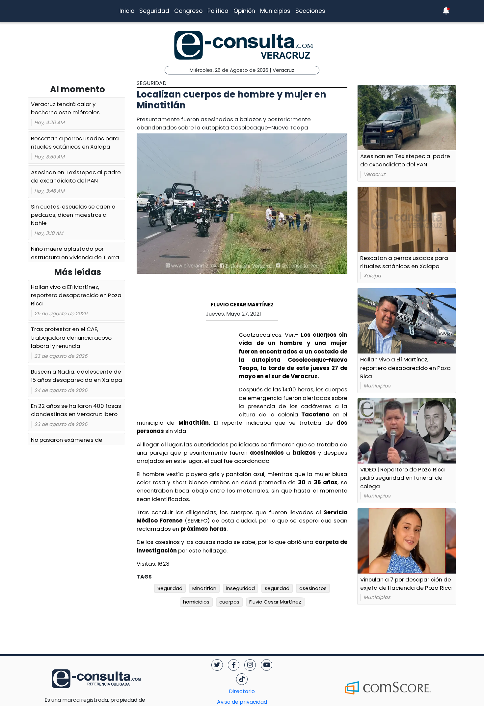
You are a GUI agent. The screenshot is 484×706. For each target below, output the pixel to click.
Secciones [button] (310, 11)
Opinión (244, 11)
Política (218, 11)
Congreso (188, 11)
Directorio (242, 691)
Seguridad (154, 11)
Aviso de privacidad (242, 702)
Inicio (127, 11)
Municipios (275, 11)
